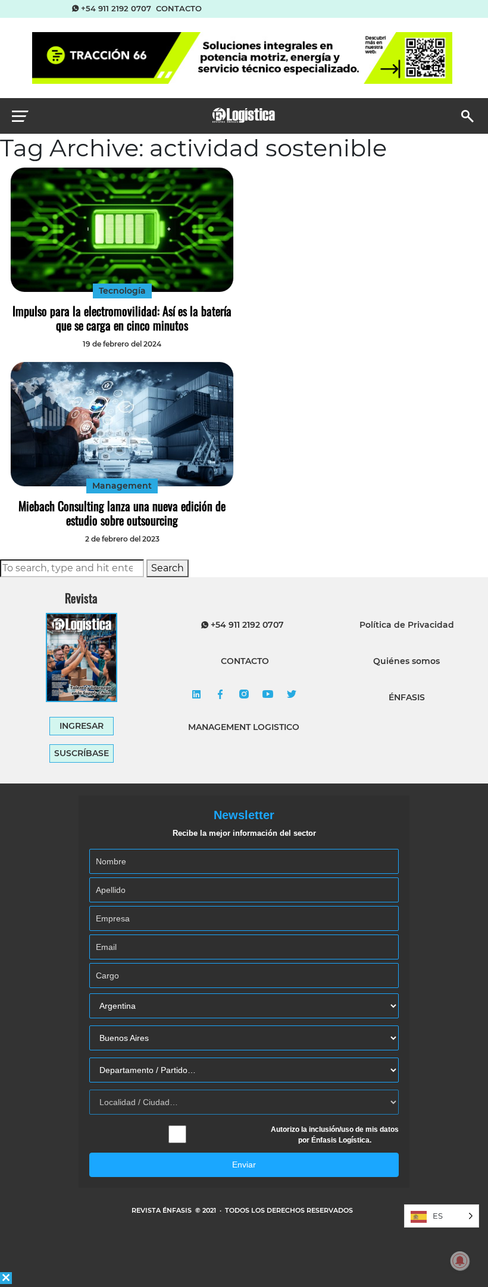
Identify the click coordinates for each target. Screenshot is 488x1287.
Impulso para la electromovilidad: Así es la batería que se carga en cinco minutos (122, 318)
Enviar (244, 1164)
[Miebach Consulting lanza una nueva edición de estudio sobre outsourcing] (121, 424)
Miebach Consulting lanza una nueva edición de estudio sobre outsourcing (122, 513)
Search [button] (167, 568)
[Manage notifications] (460, 1260)
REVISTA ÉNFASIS (162, 1210)
